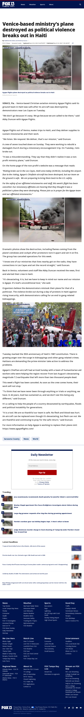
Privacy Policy (44, 482)
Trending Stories (70, 646)
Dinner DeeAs (7, 646)
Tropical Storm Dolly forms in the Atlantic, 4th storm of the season (23, 546)
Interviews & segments (52, 674)
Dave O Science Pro (72, 621)
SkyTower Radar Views (31, 606)
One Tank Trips (7, 649)
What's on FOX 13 (71, 651)
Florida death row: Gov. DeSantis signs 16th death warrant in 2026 (23, 555)
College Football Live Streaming (72, 675)
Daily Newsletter (7, 631)
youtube (76, 707)
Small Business (49, 651)
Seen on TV (6, 626)
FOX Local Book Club (72, 644)
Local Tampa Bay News (10, 608)
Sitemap (5, 633)
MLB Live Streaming (72, 678)
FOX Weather (27, 626)
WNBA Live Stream (71, 695)
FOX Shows (69, 649)
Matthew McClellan (9, 41)
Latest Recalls (49, 644)
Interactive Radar (29, 608)
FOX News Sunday (8, 628)
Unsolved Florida (8, 623)
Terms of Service (43, 484)
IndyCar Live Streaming (73, 683)
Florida (4, 611)
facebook (65, 707)
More (51, 4)
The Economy (49, 649)
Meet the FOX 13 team (31, 669)
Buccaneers (48, 606)
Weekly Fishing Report (51, 618)
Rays (46, 608)
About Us (27, 666)
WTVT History (28, 677)
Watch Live (28, 638)
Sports (47, 603)
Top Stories (6, 606)
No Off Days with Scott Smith (52, 614)
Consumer (5, 613)
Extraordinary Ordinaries (73, 613)
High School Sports (50, 620)
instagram (73, 707)
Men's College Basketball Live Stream (73, 687)
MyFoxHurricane (28, 623)
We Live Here (8, 638)
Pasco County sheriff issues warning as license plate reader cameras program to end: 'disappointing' (35, 564)
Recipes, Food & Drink (9, 656)
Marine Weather (28, 613)
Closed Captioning (29, 679)
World (35, 439)
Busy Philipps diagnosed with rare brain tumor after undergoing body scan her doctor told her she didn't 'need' (34, 583)
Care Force (6, 661)
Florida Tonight (7, 644)
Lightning (47, 611)
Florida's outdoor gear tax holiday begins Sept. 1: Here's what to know (41, 522)
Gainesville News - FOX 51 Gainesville (10, 674)
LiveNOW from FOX (30, 646)
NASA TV (26, 656)
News (26, 439)
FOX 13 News (6, 43)
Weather (27, 603)
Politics (4, 618)
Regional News (9, 666)
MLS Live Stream (71, 697)
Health (4, 616)
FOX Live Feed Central (30, 654)
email (80, 707)
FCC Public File (28, 682)
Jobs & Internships (29, 674)
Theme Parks (6, 651)
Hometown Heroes (71, 611)
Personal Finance (50, 646)
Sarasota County (16, 43)
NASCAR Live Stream (72, 681)
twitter (69, 707)
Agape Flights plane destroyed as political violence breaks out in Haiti (28, 92)
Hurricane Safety (28, 618)
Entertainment (72, 638)
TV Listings (27, 672)
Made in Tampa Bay (9, 654)
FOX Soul (26, 651)
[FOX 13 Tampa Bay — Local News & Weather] (9, 4)
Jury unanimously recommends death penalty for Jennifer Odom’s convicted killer (46, 497)
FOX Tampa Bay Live (30, 659)
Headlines (68, 641)
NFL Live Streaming (71, 672)
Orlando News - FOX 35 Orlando (10, 670)
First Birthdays (70, 618)
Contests (68, 654)
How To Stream (28, 641)
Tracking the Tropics (30, 621)
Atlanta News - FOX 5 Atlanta (9, 679)
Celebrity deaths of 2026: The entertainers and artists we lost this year (25, 574)
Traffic (67, 606)
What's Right (6, 641)
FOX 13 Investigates (9, 621)
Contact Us (27, 687)
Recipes (68, 616)
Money (47, 638)
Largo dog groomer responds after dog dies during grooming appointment (43, 513)
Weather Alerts (28, 616)
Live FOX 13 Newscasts (31, 644)
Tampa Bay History (8, 659)
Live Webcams (28, 611)
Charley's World (70, 608)
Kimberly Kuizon (22, 41)
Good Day (69, 603)
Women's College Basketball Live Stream (73, 691)
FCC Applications (29, 684)
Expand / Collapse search (80, 4)
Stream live (48, 672)
